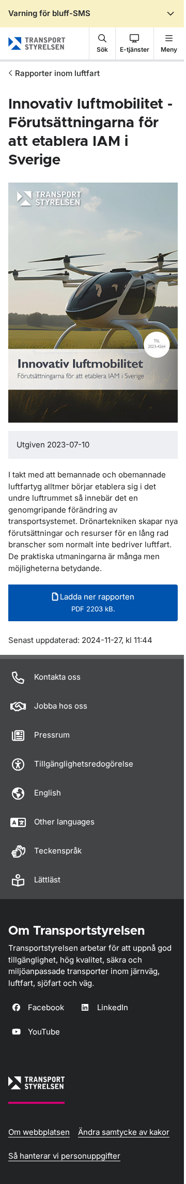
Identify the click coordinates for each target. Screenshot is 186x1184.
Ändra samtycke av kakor (123, 1132)
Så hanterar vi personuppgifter (64, 1156)
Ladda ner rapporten (96, 602)
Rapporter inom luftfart (57, 73)
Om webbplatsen (39, 1132)
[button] (102, 43)
